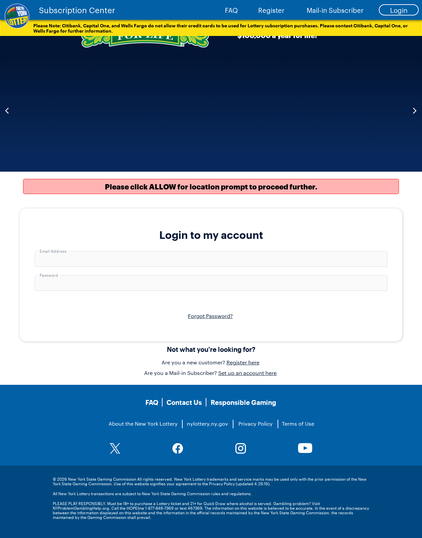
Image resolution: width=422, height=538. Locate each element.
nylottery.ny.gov (207, 423)
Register (271, 9)
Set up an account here (247, 372)
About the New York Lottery (143, 423)
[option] (211, 104)
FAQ (231, 9)
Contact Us (184, 402)
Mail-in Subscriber (335, 9)
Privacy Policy (255, 423)
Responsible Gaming (243, 402)
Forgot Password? (210, 315)
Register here (242, 362)
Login (398, 9)
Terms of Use (298, 423)
